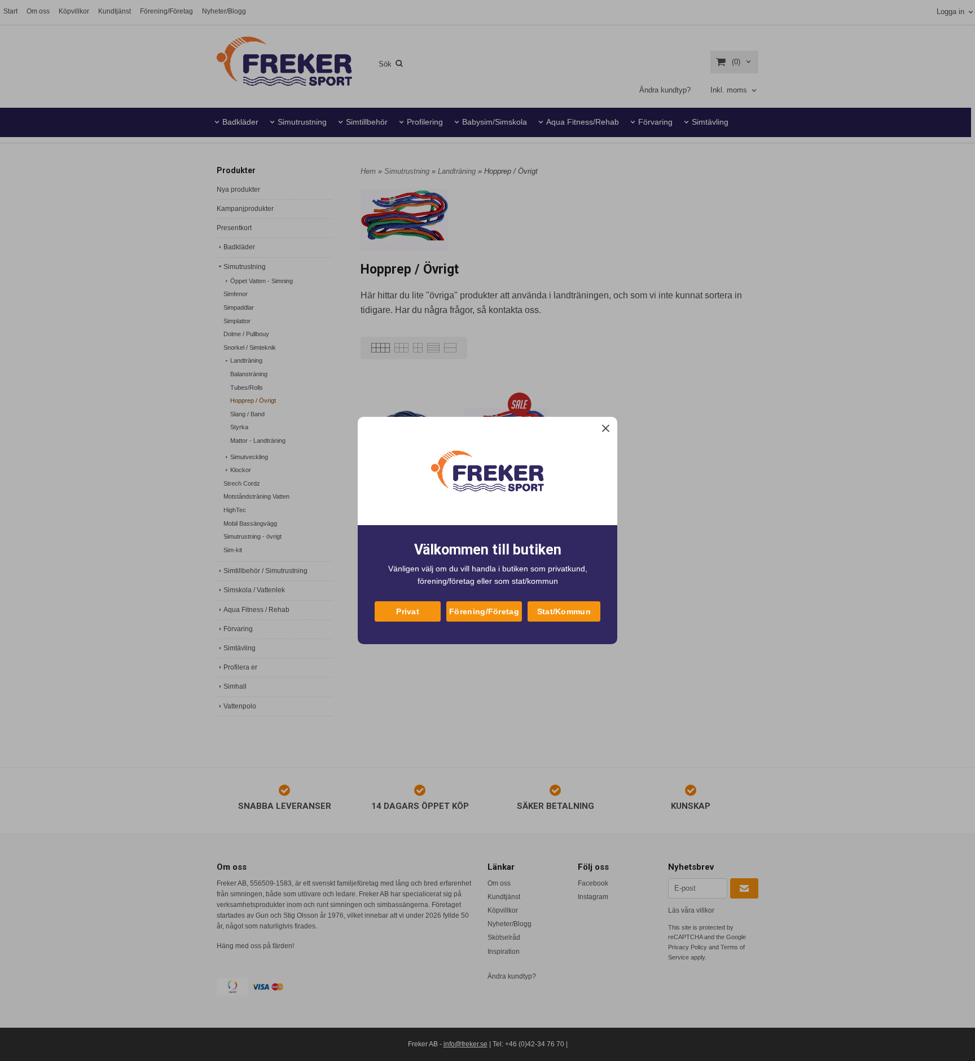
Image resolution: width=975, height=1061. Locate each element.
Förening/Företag (484, 611)
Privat (407, 611)
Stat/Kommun (564, 611)
